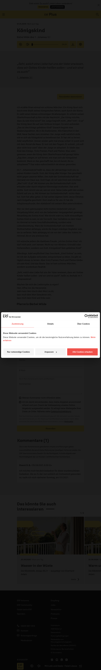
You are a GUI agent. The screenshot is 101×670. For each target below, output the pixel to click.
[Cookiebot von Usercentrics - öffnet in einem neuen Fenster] (86, 316)
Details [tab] (50, 324)
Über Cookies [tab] (83, 324)
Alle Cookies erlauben (82, 352)
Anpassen (49, 352)
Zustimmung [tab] (17, 324)
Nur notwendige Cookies (18, 352)
